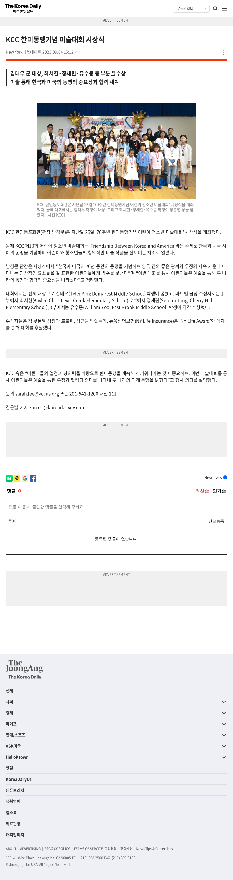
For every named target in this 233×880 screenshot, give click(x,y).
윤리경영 (110, 848)
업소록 (11, 812)
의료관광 (13, 823)
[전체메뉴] (224, 8)
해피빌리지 (15, 834)
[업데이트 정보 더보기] (52, 52)
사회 (9, 701)
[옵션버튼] (223, 52)
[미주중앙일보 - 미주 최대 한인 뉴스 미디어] (23, 8)
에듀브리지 (15, 790)
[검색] (215, 8)
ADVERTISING (30, 848)
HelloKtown (17, 757)
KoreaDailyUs (19, 779)
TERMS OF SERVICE (88, 848)
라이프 (11, 723)
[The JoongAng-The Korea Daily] (24, 669)
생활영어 (13, 801)
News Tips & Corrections (154, 848)
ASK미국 (13, 746)
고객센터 (126, 848)
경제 (9, 712)
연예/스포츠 (16, 734)
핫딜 (9, 768)
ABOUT (11, 848)
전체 (9, 690)
